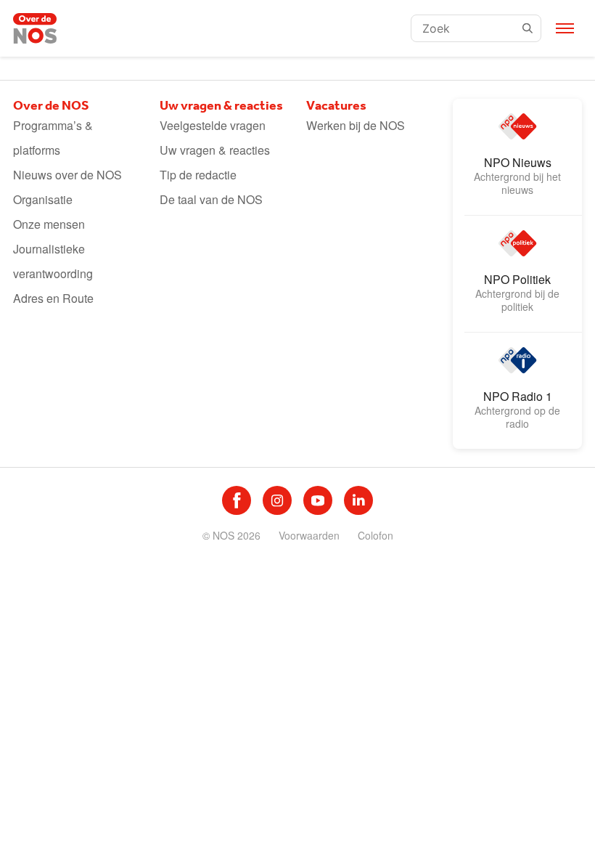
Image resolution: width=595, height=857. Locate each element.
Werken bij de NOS (355, 125)
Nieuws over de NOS (67, 174)
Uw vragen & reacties (215, 150)
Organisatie (43, 199)
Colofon (375, 535)
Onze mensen (49, 224)
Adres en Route (53, 298)
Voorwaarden (309, 535)
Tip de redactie (198, 174)
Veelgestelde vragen (213, 125)
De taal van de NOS (211, 199)
